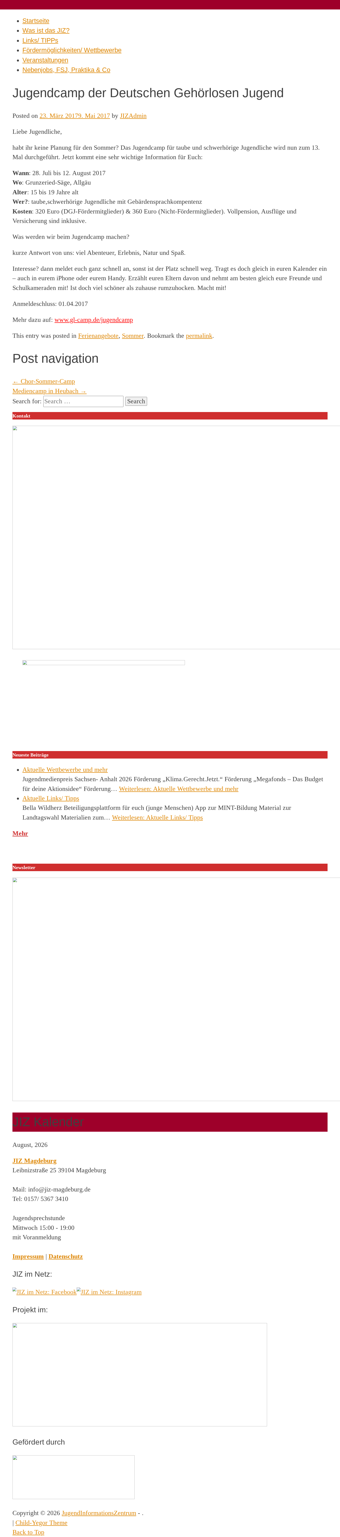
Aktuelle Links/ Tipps (50, 798)
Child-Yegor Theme (41, 1522)
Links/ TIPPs (40, 40)
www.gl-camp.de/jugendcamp (94, 319)
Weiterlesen (178, 788)
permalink (199, 335)
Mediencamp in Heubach (49, 391)
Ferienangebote (98, 335)
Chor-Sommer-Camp (43, 381)
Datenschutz (66, 1256)
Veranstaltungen (45, 60)
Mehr (20, 833)
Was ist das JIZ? (45, 30)
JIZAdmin (133, 115)
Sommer (133, 335)
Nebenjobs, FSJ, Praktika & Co (66, 69)
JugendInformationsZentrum (99, 1513)
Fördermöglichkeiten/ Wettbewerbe (71, 50)
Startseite (35, 20)
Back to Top (28, 1532)
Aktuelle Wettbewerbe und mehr (65, 769)
